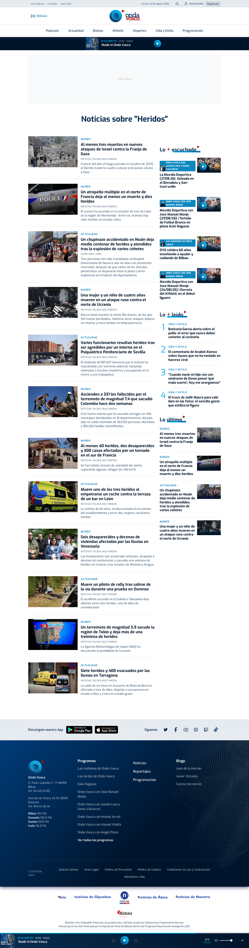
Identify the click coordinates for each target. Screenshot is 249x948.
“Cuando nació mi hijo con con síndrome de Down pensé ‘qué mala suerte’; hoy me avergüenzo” (194, 378)
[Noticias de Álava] (153, 897)
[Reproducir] (157, 43)
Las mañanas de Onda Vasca (98, 768)
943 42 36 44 (41, 806)
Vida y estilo (177, 324)
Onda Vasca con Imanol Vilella (99, 824)
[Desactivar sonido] (216, 940)
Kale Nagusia (87, 784)
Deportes (139, 31)
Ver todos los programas (95, 840)
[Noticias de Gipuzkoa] (92, 897)
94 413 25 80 (41, 791)
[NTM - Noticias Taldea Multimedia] (124, 897)
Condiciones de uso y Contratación (188, 869)
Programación (193, 31)
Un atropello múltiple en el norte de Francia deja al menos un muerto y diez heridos (116, 196)
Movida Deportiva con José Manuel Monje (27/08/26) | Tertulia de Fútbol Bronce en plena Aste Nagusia (176, 218)
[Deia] (62, 897)
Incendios (52, 4)
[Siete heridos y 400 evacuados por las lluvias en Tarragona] (53, 677)
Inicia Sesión (196, 3)
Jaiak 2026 (65, 4)
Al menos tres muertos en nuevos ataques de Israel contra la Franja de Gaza (114, 149)
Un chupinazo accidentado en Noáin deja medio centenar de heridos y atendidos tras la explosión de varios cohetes (117, 244)
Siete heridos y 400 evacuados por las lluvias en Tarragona (115, 673)
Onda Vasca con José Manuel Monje (98, 794)
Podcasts (52, 31)
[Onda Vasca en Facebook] (175, 730)
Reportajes (142, 771)
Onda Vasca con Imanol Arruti (99, 817)
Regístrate (213, 3)
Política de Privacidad (118, 869)
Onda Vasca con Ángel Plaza (98, 832)
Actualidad (76, 31)
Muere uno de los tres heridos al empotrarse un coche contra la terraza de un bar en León (116, 494)
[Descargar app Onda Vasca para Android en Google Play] (79, 729)
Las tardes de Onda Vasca (96, 776)
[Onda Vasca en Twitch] (206, 730)
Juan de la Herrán (188, 768)
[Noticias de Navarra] (193, 897)
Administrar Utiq (134, 877)
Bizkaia (98, 31)
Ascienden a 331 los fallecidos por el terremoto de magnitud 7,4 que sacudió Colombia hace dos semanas (117, 399)
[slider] (231, 940)
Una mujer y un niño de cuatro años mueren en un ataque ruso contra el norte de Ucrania (113, 300)
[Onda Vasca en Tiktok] (216, 730)
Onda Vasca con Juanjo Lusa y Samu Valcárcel (99, 806)
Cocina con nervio (188, 784)
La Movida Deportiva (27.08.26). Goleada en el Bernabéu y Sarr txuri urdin (177, 180)
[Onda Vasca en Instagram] (196, 730)
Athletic (118, 31)
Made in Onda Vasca (116, 45)
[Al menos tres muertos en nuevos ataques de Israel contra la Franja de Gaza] (53, 151)
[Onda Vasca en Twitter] (165, 730)
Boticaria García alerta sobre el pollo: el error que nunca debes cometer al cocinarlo (191, 333)
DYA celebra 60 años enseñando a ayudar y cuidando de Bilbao (176, 254)
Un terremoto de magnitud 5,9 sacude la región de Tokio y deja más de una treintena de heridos (117, 632)
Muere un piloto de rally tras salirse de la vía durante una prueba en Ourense (116, 587)
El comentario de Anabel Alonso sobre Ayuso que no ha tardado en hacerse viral (194, 356)
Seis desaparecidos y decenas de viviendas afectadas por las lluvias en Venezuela (114, 541)
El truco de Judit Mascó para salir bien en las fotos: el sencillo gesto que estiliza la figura (194, 401)
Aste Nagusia (37, 4)
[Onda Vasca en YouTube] (185, 730)
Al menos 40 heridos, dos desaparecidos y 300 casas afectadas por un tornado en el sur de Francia (117, 450)
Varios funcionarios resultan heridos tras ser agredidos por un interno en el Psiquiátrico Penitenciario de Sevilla (118, 347)
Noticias (139, 763)
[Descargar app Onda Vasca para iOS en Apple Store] (106, 729)
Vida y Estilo (164, 31)
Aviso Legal (91, 869)
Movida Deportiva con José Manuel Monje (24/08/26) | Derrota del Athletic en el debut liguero (177, 290)
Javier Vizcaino (187, 776)
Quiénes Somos (68, 869)
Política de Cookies (149, 869)
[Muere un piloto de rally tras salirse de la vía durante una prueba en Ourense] (53, 591)
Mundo (85, 139)
